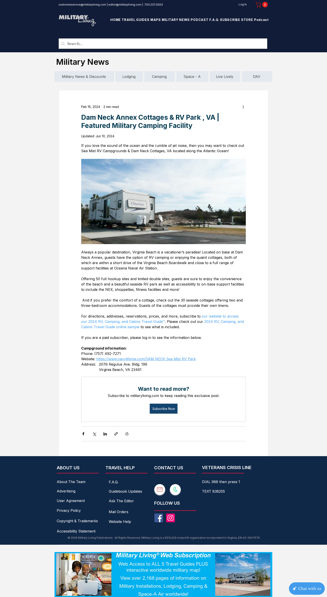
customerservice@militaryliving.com (82, 4)
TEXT (207, 491)
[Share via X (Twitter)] (94, 434)
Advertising (66, 491)
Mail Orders (118, 512)
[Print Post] (127, 434)
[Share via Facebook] (83, 434)
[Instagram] (170, 518)
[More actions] (243, 106)
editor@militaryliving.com (124, 4)
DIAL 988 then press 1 (221, 482)
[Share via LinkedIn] (105, 434)
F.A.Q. (113, 482)
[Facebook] (158, 518)
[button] (262, 4)
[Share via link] (116, 434)
